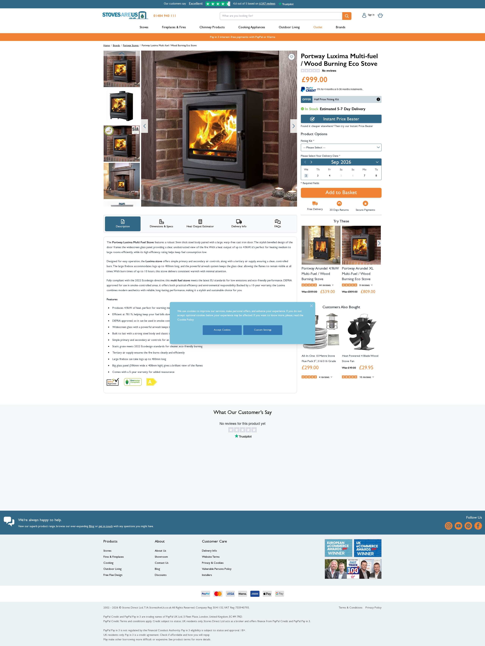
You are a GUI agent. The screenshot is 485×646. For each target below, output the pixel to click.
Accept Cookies (222, 330)
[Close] (311, 305)
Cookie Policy (185, 320)
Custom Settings (262, 330)
